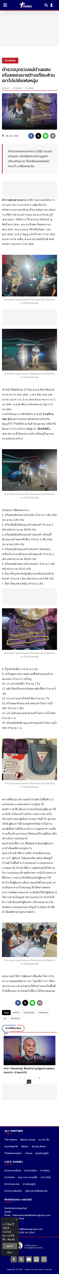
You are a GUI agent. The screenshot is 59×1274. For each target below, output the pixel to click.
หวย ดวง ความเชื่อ (28, 1177)
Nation (25, 1146)
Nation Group (27, 1139)
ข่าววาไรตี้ (46, 1177)
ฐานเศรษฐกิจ (42, 1153)
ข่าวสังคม (17, 88)
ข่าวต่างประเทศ (12, 1184)
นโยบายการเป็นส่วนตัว (36, 1191)
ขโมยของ (43, 1012)
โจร (5, 1018)
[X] (21, 1259)
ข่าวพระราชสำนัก (12, 1170)
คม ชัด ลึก (44, 1139)
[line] (46, 136)
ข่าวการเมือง (30, 1170)
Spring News (39, 1146)
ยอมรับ (9, 1246)
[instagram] (44, 1259)
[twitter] (38, 136)
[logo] (24, 5)
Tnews (28, 1153)
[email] (53, 136)
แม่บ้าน (16, 1012)
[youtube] (29, 1259)
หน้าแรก (5, 88)
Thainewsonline (13, 1153)
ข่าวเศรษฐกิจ (29, 1184)
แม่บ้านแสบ (29, 1012)
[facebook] (31, 136)
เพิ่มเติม (11, 1239)
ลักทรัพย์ (15, 1018)
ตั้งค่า (10, 1252)
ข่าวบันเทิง (9, 1177)
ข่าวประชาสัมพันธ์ (13, 1191)
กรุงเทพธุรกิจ (11, 1146)
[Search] (47, 5)
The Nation (10, 1139)
